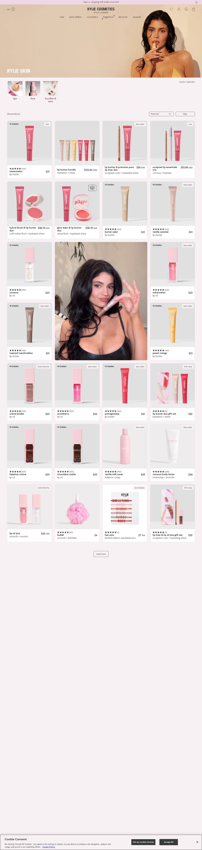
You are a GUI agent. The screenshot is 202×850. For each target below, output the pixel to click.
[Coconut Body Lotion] (172, 446)
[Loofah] (77, 507)
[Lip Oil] (29, 264)
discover (122, 17)
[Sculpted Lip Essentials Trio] (172, 143)
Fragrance (108, 17)
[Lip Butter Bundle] (77, 143)
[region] (101, 842)
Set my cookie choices (143, 842)
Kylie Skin (191, 82)
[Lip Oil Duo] (29, 507)
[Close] (197, 842)
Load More (101, 554)
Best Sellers (75, 17)
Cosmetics (92, 17)
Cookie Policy (48, 847)
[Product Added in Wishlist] (171, 9)
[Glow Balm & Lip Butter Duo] (77, 204)
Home (182, 82)
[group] (101, 2)
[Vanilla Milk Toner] (125, 446)
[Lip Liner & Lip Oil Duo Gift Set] (172, 507)
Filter (185, 113)
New (62, 17)
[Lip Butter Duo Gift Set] (172, 385)
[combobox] (161, 114)
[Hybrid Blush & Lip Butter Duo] (29, 204)
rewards (137, 17)
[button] (186, 9)
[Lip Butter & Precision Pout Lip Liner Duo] (125, 143)
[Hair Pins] (125, 507)
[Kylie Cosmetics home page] (101, 10)
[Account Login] (179, 9)
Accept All (168, 842)
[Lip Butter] (29, 143)
